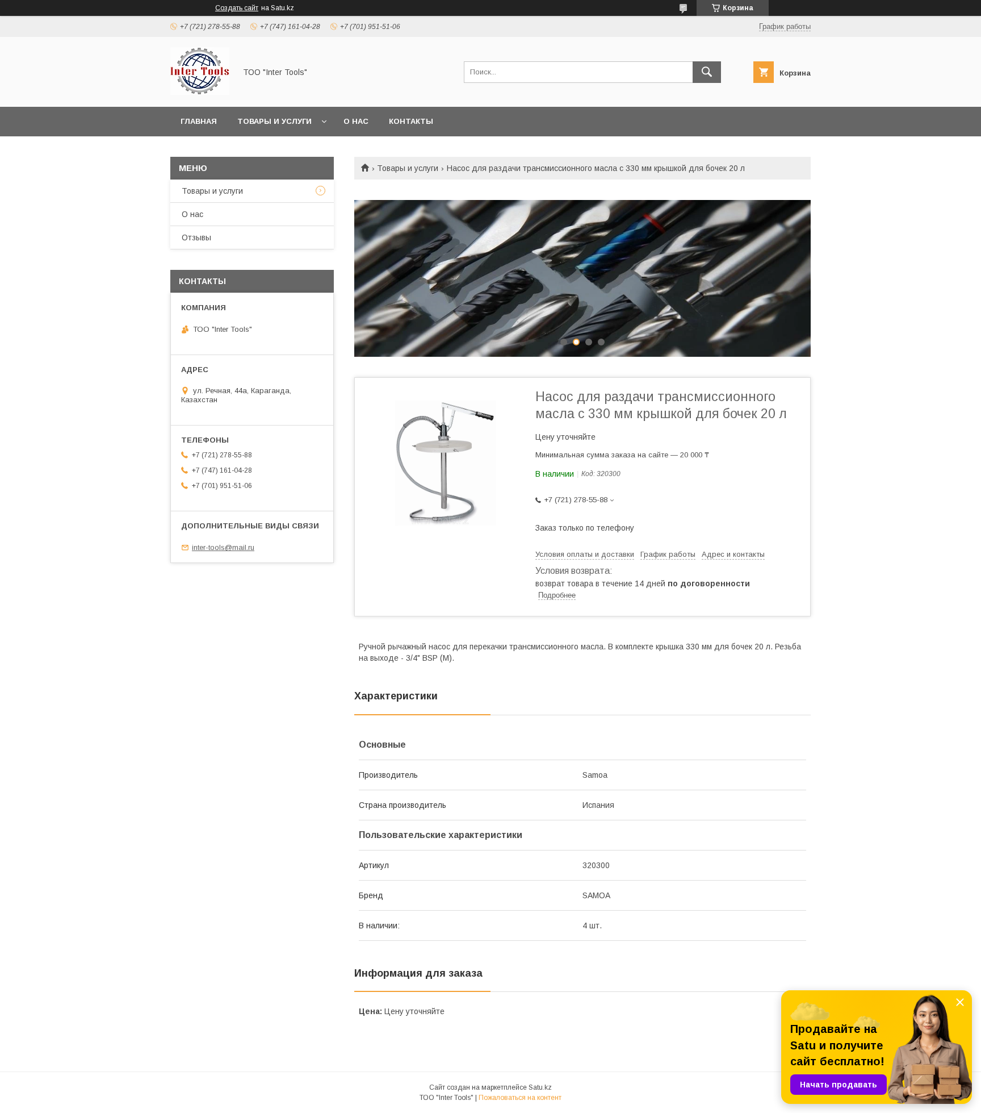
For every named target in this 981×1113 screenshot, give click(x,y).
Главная (199, 121)
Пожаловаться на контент (520, 1098)
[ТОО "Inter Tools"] (199, 92)
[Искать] (707, 72)
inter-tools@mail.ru (223, 547)
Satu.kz (540, 1087)
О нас (355, 121)
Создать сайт (236, 8)
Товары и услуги (274, 121)
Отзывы (196, 237)
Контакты (411, 121)
